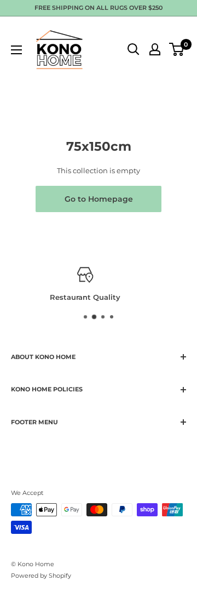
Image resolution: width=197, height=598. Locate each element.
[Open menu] (16, 49)
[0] (177, 49)
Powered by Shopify (41, 575)
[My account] (154, 49)
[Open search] (134, 49)
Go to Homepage (99, 199)
